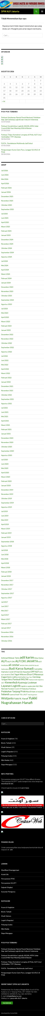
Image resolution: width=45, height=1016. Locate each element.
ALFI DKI (11, 661)
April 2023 (5, 317)
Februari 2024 (6, 278)
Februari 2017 (6, 624)
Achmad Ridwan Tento (10, 658)
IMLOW (24, 679)
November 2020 (7, 442)
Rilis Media (5, 760)
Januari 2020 (6, 485)
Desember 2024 (7, 240)
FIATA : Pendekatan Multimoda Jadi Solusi (17, 143)
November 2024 (7, 244)
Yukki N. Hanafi (21, 698)
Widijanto (7, 698)
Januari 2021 (6, 434)
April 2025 (5, 222)
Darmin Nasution (23, 672)
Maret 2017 (5, 619)
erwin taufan (21, 677)
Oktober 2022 (6, 343)
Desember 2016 (7, 632)
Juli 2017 (4, 602)
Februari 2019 (6, 533)
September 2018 (7, 542)
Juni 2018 (4, 554)
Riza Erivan (30, 691)
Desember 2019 (7, 490)
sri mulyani (39, 692)
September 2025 (7, 209)
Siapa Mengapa (6, 764)
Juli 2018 (4, 550)
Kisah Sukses (6, 747)
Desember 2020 (7, 438)
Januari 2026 (6, 192)
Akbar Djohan (39, 658)
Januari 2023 (6, 330)
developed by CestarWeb (9, 1013)
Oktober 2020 (6, 447)
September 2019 (7, 503)
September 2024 (7, 252)
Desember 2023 (7, 287)
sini (11, 850)
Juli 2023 (4, 309)
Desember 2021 (7, 386)
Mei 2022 (4, 365)
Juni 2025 (4, 218)
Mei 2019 (4, 520)
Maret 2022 (5, 373)
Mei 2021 (4, 416)
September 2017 (7, 593)
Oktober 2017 (6, 589)
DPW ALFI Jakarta (10, 11)
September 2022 (7, 347)
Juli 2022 (4, 356)
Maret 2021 (5, 425)
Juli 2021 (4, 408)
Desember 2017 (7, 580)
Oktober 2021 (6, 395)
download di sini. (7, 784)
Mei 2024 (4, 265)
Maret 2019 (5, 529)
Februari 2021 (6, 429)
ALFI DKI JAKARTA (26, 661)
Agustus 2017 (6, 598)
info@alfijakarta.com (13, 996)
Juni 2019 (4, 516)
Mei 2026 (4, 179)
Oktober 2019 (6, 498)
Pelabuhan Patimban (29, 689)
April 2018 (5, 563)
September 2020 (7, 451)
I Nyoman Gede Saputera (36, 679)
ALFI (4, 661)
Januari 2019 (6, 537)
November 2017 (7, 585)
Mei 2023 (4, 313)
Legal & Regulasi (7, 752)
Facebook (7, 1003)
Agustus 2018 (6, 546)
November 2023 (7, 291)
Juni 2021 (4, 412)
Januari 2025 (6, 235)
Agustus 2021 (6, 403)
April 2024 (5, 270)
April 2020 (5, 473)
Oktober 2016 (6, 641)
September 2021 (7, 399)
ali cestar (14, 665)
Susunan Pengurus (8, 892)
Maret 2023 (5, 321)
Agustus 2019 (6, 507)
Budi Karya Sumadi (21, 668)
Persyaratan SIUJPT (8, 883)
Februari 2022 (6, 378)
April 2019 (5, 524)
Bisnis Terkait (6, 743)
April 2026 (5, 183)
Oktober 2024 (6, 248)
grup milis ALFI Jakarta (18, 998)
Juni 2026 (4, 175)
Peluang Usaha (6, 756)
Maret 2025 (5, 227)
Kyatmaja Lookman (27, 682)
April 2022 (5, 369)
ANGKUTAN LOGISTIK (27, 665)
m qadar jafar (31, 686)
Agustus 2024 (6, 257)
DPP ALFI (35, 671)
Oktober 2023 (6, 296)
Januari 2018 (6, 576)
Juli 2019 (4, 511)
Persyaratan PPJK (8, 879)
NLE (37, 686)
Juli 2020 (4, 460)
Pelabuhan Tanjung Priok (13, 691)
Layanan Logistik (11, 685)
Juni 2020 (4, 464)
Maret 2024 (5, 274)
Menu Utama (42, 11)
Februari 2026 (6, 188)
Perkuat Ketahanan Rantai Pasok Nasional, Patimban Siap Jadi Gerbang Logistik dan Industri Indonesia (20, 118)
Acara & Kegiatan (7, 739)
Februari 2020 (6, 481)
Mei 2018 (4, 559)
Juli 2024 (4, 261)
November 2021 (7, 391)
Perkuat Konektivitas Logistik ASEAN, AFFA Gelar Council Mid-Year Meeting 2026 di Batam (19, 127)
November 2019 (7, 494)
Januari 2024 (6, 283)
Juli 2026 (4, 170)
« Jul (3, 101)
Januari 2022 (6, 382)
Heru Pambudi (14, 679)
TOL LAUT (23, 694)
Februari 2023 (6, 326)
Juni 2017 (4, 606)
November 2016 (7, 636)
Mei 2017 (4, 611)
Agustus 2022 (6, 352)
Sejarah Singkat (7, 887)
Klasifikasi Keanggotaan (10, 870)
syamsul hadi (14, 694)
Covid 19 (12, 672)
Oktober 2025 (6, 205)
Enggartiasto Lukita (9, 677)
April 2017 (5, 615)
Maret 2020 (5, 477)
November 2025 (7, 201)
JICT (3, 683)
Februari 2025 (6, 231)
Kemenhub (11, 682)
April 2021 (5, 421)
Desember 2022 (7, 334)
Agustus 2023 (6, 304)
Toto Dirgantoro (32, 694)
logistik (23, 686)
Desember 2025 (7, 196)
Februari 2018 (6, 572)
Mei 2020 (4, 468)
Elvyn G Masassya (35, 674)
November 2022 (7, 339)
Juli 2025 (4, 214)
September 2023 (7, 300)
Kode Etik (5, 874)
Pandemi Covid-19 (14, 689)
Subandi (5, 694)
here (27, 788)
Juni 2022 (4, 360)
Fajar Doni (29, 677)
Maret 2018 (5, 567)
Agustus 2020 (6, 455)
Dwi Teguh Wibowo (19, 674)
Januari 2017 (6, 628)
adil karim (27, 657)
